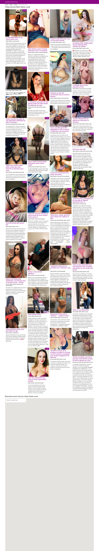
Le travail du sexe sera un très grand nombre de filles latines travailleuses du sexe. (38, 103)
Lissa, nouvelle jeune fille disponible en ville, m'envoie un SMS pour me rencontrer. (59, 129)
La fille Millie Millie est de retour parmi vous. (14, 38)
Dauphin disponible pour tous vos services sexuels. (60, 39)
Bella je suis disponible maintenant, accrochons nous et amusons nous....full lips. (16, 280)
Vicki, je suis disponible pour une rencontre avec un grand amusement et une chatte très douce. (83, 267)
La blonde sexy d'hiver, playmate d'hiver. (80, 86)
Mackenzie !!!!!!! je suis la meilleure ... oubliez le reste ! (59, 315)
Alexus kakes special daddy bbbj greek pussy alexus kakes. (37, 163)
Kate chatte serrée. (34, 314)
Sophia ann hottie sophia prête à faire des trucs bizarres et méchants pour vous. (15, 168)
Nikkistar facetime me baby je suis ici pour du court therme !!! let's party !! (38, 215)
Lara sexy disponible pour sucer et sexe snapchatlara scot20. (37, 379)
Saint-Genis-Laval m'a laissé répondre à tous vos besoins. (38, 49)
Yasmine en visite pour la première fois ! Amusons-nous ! (60, 267)
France (11, 4)
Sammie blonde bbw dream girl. (15, 224)
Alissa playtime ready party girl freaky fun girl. (15, 330)
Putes (6, 4)
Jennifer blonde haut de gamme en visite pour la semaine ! (81, 120)
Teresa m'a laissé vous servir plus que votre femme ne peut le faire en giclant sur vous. (83, 358)
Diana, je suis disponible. (81, 310)
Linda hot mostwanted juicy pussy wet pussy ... (59, 173)
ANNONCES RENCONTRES (11, 2)
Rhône (15, 4)
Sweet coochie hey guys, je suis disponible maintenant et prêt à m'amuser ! (15, 120)
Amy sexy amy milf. (79, 149)
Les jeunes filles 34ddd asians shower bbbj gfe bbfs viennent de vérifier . (83, 44)
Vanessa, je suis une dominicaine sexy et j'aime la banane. (59, 94)
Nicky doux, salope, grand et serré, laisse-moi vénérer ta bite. (60, 216)
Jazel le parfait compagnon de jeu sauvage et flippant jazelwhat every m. (83, 200)
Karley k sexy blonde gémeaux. (35, 272)
